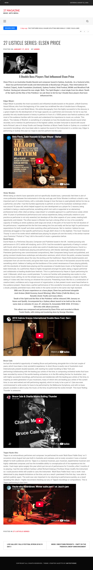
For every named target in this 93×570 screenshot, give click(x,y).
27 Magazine (11, 10)
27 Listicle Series (21, 531)
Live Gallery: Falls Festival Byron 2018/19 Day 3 (25, 545)
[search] (87, 21)
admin (37, 49)
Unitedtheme (71, 563)
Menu (7, 2)
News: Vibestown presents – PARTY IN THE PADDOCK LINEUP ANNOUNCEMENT (68, 545)
